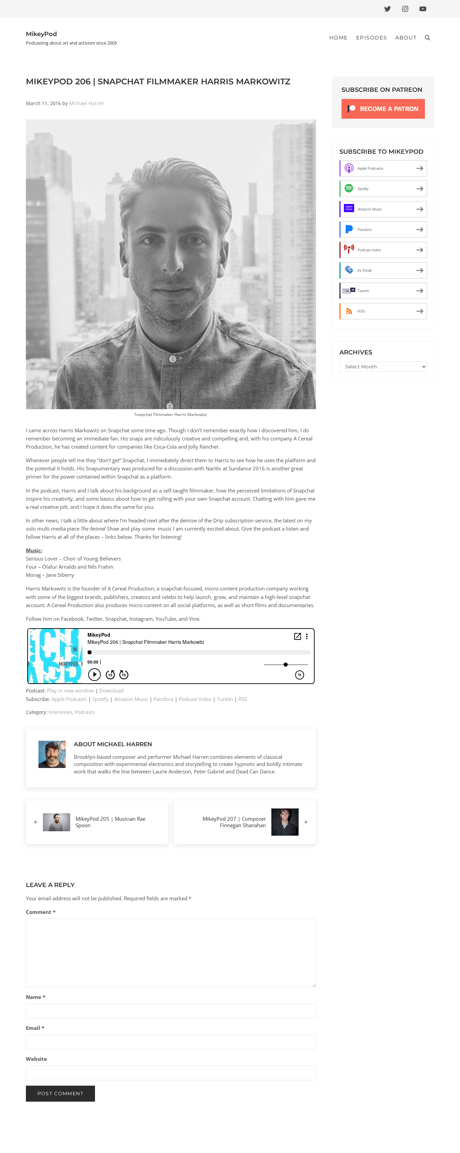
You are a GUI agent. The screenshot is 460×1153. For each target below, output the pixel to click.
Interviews (60, 712)
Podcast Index (195, 699)
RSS (242, 699)
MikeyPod (41, 34)
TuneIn (225, 699)
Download (111, 690)
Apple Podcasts (69, 699)
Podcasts (85, 712)
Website (36, 1058)
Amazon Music (131, 699)
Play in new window (70, 690)
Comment (40, 911)
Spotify (100, 699)
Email (35, 1027)
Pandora (163, 699)
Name (35, 996)
